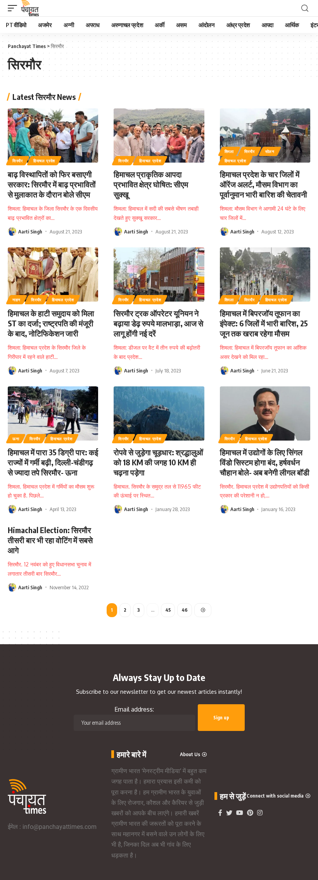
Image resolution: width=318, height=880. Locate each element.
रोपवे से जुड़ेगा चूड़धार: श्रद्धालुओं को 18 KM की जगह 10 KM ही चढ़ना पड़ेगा (158, 462)
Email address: (134, 709)
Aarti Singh (30, 231)
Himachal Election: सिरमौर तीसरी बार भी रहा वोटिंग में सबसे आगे (50, 540)
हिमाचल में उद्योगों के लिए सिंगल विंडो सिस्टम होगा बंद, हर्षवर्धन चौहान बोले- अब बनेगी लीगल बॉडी (264, 462)
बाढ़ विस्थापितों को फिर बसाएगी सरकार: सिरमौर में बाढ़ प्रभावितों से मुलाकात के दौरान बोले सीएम (52, 184)
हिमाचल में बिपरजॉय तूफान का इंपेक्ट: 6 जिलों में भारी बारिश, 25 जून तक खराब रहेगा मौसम (264, 323)
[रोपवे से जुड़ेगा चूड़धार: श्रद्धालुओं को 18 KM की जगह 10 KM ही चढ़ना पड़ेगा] (159, 413)
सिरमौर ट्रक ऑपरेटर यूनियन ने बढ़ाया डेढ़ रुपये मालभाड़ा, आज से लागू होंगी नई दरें (158, 323)
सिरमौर (17, 160)
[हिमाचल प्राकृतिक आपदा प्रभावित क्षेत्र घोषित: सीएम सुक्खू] (159, 135)
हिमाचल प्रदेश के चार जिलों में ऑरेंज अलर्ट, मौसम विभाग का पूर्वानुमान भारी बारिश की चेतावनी (263, 184)
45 (168, 610)
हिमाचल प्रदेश (44, 160)
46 (184, 610)
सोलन (270, 151)
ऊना (15, 438)
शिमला (229, 151)
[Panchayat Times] (30, 8)
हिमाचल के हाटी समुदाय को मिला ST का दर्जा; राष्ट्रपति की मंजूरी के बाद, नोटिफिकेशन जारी (51, 323)
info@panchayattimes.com (59, 826)
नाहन (16, 299)
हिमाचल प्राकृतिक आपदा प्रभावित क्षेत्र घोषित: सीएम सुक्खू (151, 184)
